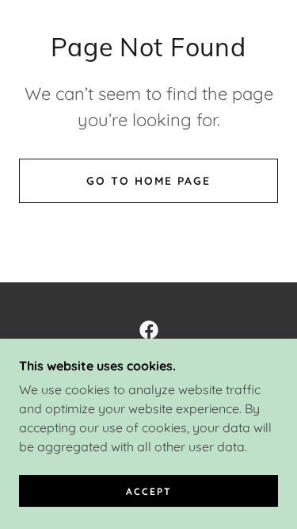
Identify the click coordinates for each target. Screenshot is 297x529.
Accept (149, 491)
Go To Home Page (148, 181)
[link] (149, 330)
